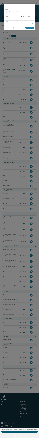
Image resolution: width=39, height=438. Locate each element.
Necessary (13, 436)
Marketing (27, 436)
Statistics (18, 436)
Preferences (22, 436)
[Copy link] (32, 4)
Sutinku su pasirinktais (19, 434)
